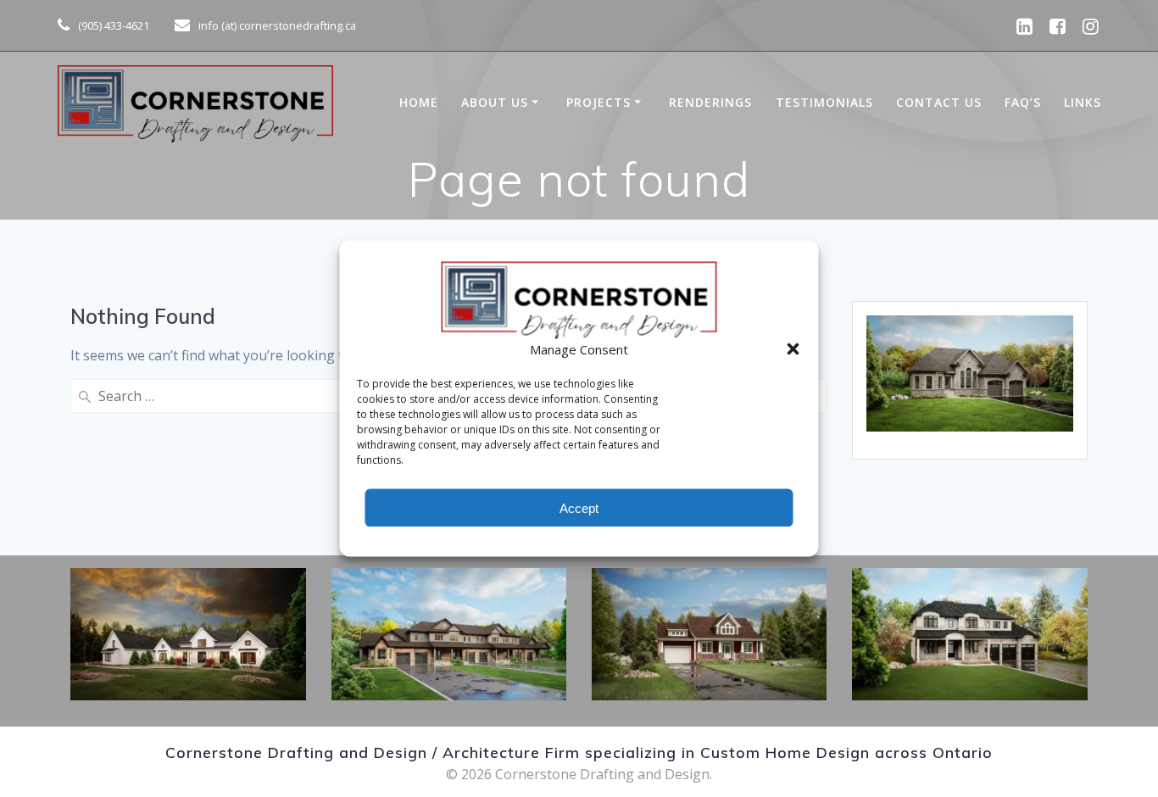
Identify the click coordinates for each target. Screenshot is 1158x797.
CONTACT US (939, 102)
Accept (579, 507)
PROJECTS (598, 102)
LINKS (1082, 102)
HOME (418, 102)
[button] (793, 349)
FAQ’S (1023, 102)
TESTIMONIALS (824, 102)
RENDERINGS (710, 102)
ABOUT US (494, 102)
